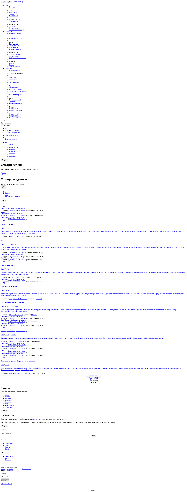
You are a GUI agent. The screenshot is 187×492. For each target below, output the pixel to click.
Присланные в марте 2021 (13, 196)
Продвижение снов (15, 49)
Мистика (8, 213)
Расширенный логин (12, 135)
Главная (7, 193)
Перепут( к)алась (7, 224)
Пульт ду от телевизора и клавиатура (14, 331)
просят (13, 47)
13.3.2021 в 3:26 (19, 325)
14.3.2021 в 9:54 (19, 277)
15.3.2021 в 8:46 (19, 236)
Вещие (7, 208)
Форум (7, 449)
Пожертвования (14, 116)
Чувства (7, 396)
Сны (6, 195)
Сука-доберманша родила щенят (12, 302)
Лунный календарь (15, 66)
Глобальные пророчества (19, 320)
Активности (13, 79)
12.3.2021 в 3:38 (19, 348)
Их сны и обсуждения (16, 89)
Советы (11, 63)
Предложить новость (15, 110)
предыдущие (93, 377)
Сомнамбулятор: (18, 2)
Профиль (12, 151)
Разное (7, 93)
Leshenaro (12, 253)
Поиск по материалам (16, 95)
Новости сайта (14, 109)
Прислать (8, 460)
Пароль (3, 123)
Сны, (6, 5)
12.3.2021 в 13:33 (20, 345)
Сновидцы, (8, 68)
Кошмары (8, 400)
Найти (93, 435)
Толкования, (9, 31)
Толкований (13, 77)
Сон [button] (3, 173)
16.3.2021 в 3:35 (19, 219)
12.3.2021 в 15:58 (16, 341)
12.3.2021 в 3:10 (19, 352)
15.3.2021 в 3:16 (19, 256)
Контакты (12, 153)
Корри (11, 236)
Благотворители (14, 82)
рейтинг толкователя (17, 58)
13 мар (3, 283)
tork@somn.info (11, 470)
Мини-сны (8, 407)
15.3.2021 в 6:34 (20, 253)
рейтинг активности (17, 91)
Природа (13, 244)
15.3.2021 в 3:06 (19, 260)
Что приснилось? (8, 184)
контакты (14, 87)
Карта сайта (9, 443)
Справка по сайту (14, 114)
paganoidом (10, 469)
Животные (14, 306)
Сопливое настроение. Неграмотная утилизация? (18, 361)
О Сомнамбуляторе (15, 117)
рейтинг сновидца (16, 30)
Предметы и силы (18, 213)
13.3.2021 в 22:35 (21, 299)
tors (10, 341)
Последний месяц (15, 38)
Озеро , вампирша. (7, 265)
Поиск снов (12, 7)
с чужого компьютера (12, 132)
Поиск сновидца (14, 70)
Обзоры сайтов (14, 21)
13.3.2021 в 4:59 (19, 322)
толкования (14, 54)
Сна (10, 75)
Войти (3, 125)
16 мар (3, 212)
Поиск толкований (15, 33)
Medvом (3, 469)
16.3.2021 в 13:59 (20, 215)
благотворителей (26, 469)
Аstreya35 (12, 299)
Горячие (11, 14)
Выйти (11, 144)
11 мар (3, 357)
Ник (2, 121)
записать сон (36, 419)
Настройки (12, 156)
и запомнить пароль (12, 130)
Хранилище (9, 456)
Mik (10, 315)
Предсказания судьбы (18, 208)
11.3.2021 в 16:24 (21, 373)
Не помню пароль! (11, 139)
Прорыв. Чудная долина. (9, 286)
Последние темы (15, 100)
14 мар (3, 261)
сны (12, 26)
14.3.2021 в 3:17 (19, 281)
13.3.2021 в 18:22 (17, 315)
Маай (12, 210)
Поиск (7, 458)
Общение (12, 149)
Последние (13, 12)
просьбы (14, 45)
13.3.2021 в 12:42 (20, 318)
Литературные (9, 405)
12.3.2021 (39, 299)
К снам (14, 56)
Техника (13, 335)
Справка (7, 445)
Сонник (11, 65)
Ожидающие (13, 44)
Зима (2, 240)
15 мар (3, 220)
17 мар (3, 206)
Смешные (8, 402)
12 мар (3, 327)
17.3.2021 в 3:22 (19, 210)
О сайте (7, 447)
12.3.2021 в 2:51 (19, 355)
